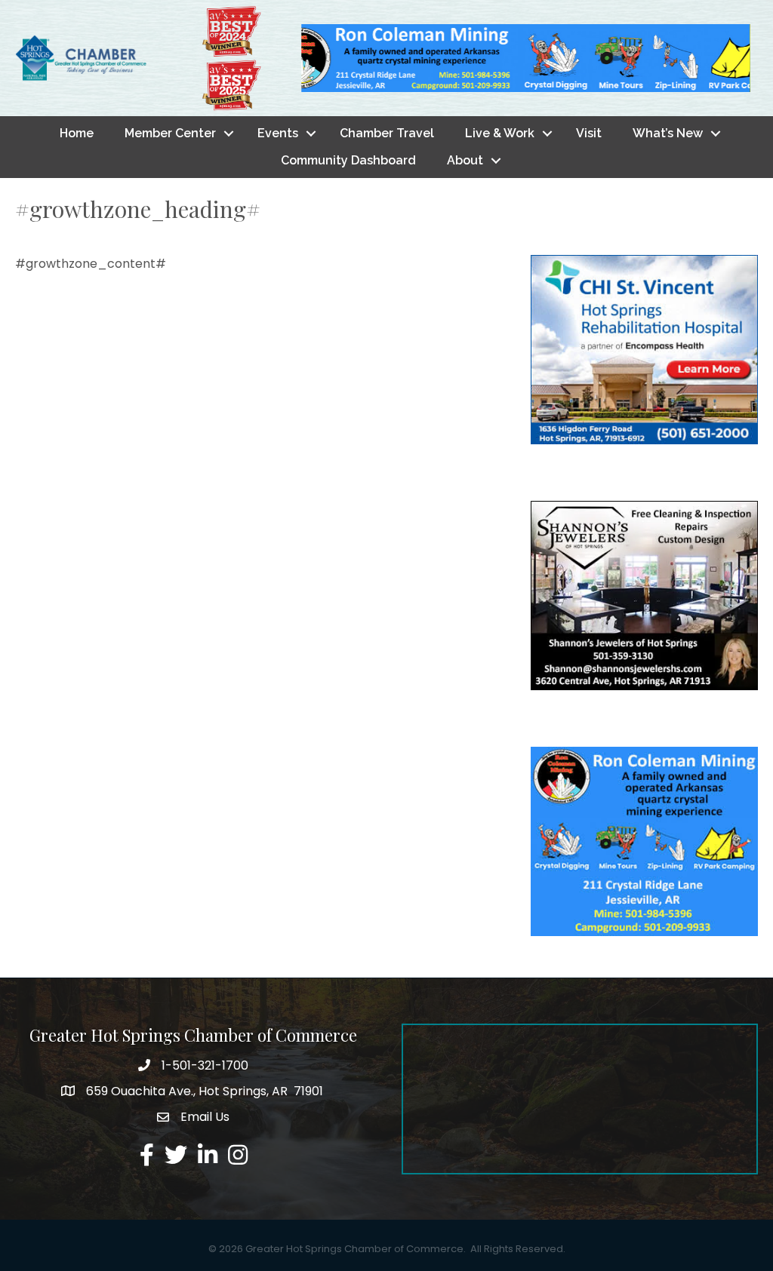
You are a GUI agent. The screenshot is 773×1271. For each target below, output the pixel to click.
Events (277, 133)
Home (77, 133)
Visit (589, 133)
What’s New (668, 133)
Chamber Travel (387, 133)
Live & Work (499, 133)
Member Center (170, 133)
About (465, 160)
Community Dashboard (348, 160)
